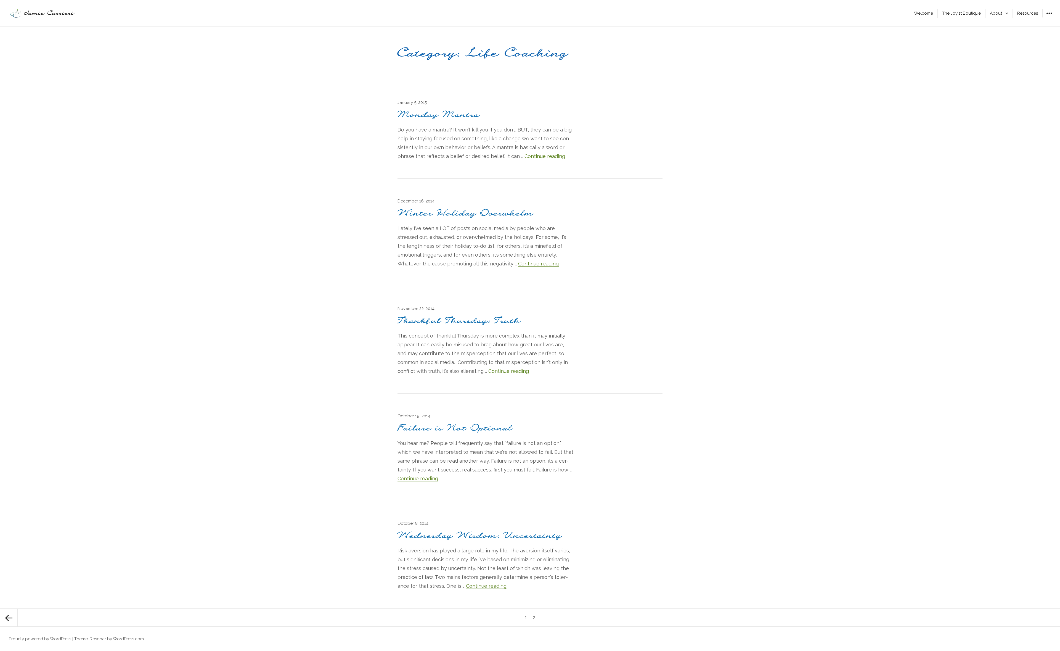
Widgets (1049, 17)
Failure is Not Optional (455, 428)
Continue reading (544, 156)
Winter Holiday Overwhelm (466, 213)
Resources (1027, 13)
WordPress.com (128, 638)
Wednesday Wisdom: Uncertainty (480, 536)
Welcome (923, 13)
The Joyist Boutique (961, 13)
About (996, 13)
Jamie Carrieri (49, 13)
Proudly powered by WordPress (40, 638)
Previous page (9, 617)
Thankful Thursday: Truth (459, 321)
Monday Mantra (439, 115)
